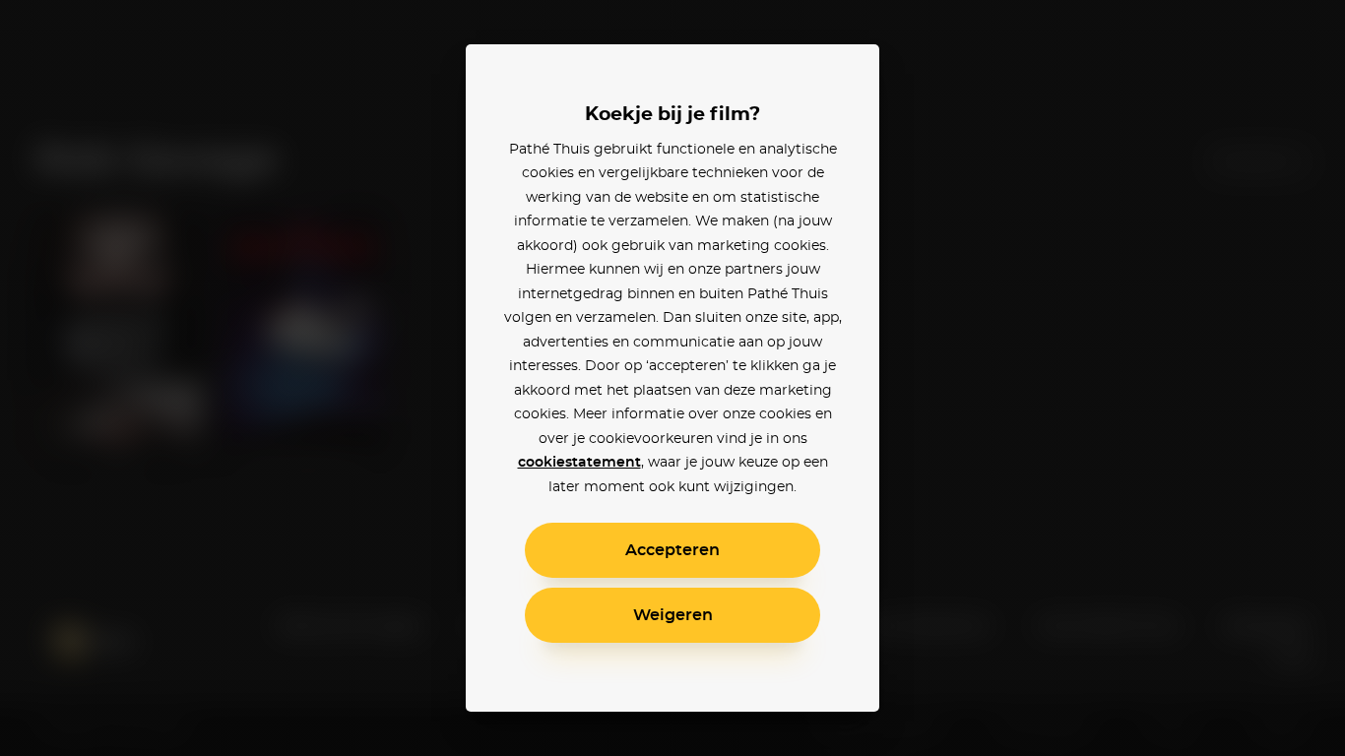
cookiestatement (579, 463)
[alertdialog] (672, 378)
